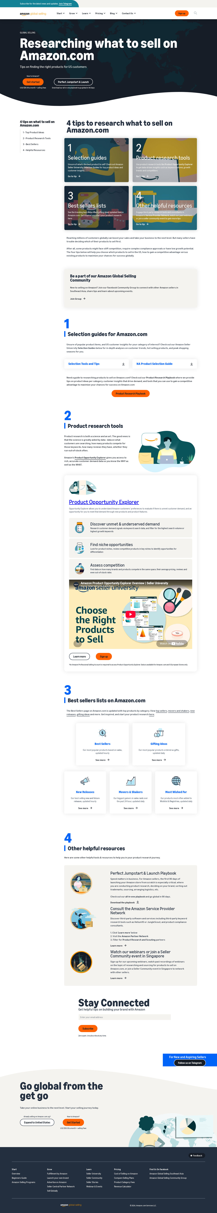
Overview (16, 1173)
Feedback (197, 1155)
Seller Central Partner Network (61, 1186)
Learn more (79, 656)
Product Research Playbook (131, 393)
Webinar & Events (94, 1186)
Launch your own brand (58, 1178)
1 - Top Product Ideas (33, 132)
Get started (33, 82)
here (151, 714)
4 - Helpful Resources (34, 150)
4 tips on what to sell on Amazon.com (37, 123)
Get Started (73, 1122)
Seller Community (94, 1178)
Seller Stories (92, 1182)
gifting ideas (83, 714)
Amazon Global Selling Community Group (168, 1178)
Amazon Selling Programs (23, 1182)
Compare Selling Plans (124, 1178)
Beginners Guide (19, 1178)
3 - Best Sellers (30, 144)
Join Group (75, 298)
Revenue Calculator (122, 1186)
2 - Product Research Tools (37, 138)
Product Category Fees (124, 1182)
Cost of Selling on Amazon (126, 1173)
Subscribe (88, 1028)
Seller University (93, 1173)
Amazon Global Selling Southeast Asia (166, 1173)
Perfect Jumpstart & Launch (73, 82)
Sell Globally (52, 1190)
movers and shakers (178, 710)
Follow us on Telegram (190, 1062)
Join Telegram (65, 3)
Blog (112, 13)
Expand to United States (37, 1122)
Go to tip (72, 176)
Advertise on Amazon (57, 1182)
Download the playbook (122, 902)
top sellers (161, 710)
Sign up (181, 13)
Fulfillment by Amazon (57, 1173)
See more (101, 759)
